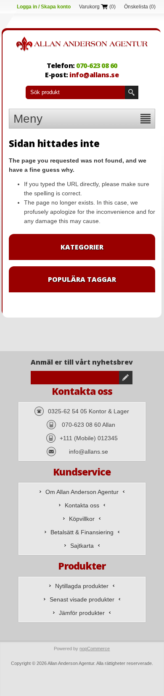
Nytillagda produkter (81, 586)
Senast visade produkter (82, 599)
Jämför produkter (82, 612)
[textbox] (75, 92)
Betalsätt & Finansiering (82, 532)
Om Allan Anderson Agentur (82, 492)
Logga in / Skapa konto (44, 7)
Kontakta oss (82, 505)
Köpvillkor (82, 518)
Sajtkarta (82, 545)
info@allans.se (94, 74)
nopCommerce (94, 648)
